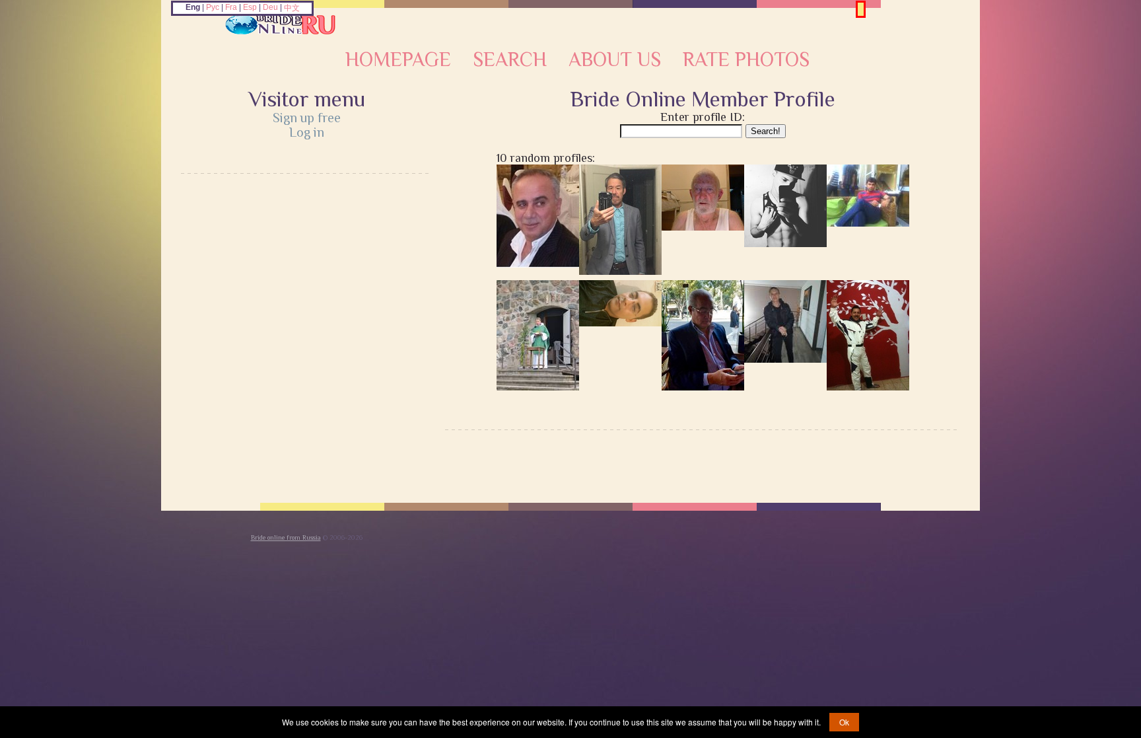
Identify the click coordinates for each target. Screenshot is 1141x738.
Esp (250, 7)
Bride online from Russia (286, 537)
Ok (844, 721)
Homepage (398, 59)
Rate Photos (746, 59)
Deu (270, 7)
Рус (212, 7)
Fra (231, 7)
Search (510, 59)
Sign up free (307, 117)
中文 (292, 8)
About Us (615, 59)
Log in (306, 132)
